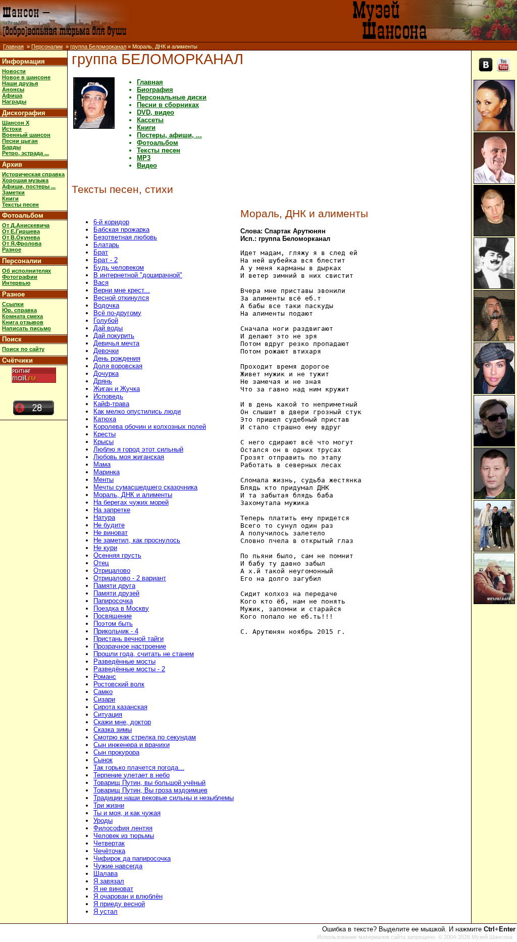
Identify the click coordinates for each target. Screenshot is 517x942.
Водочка (106, 305)
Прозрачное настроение (129, 646)
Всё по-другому (117, 313)
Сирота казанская (120, 707)
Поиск (12, 339)
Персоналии (47, 46)
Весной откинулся (121, 298)
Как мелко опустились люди (137, 411)
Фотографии (19, 277)
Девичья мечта (116, 343)
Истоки (12, 129)
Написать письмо (26, 328)
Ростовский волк (118, 684)
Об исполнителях (26, 271)
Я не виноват (113, 889)
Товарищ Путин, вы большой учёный (149, 782)
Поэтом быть (113, 623)
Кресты (104, 434)
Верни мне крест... (121, 290)
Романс (104, 676)
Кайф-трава (111, 404)
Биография (155, 89)
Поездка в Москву (121, 608)
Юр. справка (19, 310)
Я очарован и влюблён (128, 896)
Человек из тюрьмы (123, 835)
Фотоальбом (22, 215)
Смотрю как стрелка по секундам (144, 737)
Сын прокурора (116, 752)
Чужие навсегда (117, 866)
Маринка (106, 472)
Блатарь (106, 245)
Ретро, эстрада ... (25, 153)
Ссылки (13, 304)
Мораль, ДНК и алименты (132, 495)
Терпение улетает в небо (131, 775)
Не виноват (110, 532)
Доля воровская (117, 366)
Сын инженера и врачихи (131, 745)
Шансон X (15, 123)
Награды (14, 101)
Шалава (105, 873)
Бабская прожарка (121, 229)
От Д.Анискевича (25, 225)
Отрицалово (111, 570)
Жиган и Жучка (116, 388)
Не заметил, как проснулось (136, 540)
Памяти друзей (116, 593)
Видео (147, 165)
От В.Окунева (21, 237)
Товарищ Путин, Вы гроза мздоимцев (150, 790)
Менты (103, 479)
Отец (101, 563)
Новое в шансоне (26, 77)
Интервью (16, 283)
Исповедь (108, 396)
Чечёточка (109, 851)
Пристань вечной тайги (128, 638)
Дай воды (108, 328)
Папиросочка (113, 601)
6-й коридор (111, 222)
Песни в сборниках (168, 105)
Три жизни (108, 805)
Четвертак (109, 843)
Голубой (105, 320)
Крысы (103, 441)
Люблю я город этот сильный (138, 449)
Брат (100, 252)
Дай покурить (113, 335)
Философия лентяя (122, 828)
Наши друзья (20, 83)
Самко (103, 692)
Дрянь (102, 381)
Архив (12, 164)
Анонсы (13, 89)
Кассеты (150, 120)
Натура (104, 517)
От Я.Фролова (21, 243)
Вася (101, 282)
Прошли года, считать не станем (143, 654)
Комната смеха (22, 316)
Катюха (104, 419)
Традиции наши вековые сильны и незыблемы (163, 798)
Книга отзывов (22, 322)
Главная (13, 46)
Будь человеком (118, 267)
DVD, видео (155, 112)
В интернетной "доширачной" (137, 275)
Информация (23, 61)
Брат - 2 (105, 260)
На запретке (111, 510)
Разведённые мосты (124, 661)
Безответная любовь (125, 237)
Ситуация (107, 714)
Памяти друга (114, 585)
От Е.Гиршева (21, 231)
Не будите (109, 525)
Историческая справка (33, 174)
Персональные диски (171, 97)
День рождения (116, 358)
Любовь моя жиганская (128, 457)
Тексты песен (20, 205)
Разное (11, 249)
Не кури (105, 548)
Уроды (103, 820)
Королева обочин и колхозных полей (149, 426)
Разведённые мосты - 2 (129, 669)
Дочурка (106, 373)
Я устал (105, 911)
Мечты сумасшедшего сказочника (145, 487)
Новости (14, 71)
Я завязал (108, 881)
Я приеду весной (119, 904)
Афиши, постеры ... (29, 186)
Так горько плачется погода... (138, 767)
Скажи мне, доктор (122, 722)
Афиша (12, 95)
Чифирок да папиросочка (132, 858)
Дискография (23, 113)
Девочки (106, 351)
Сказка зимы (112, 729)
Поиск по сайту (23, 349)
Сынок (103, 760)
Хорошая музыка (25, 180)
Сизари (104, 699)
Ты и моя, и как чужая (127, 813)
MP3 (143, 158)
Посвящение (112, 616)
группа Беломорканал (98, 46)
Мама (102, 464)
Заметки (13, 192)
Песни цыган (20, 141)
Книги (10, 198)
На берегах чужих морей (131, 502)
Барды (11, 147)
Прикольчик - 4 (115, 631)
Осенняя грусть (117, 555)
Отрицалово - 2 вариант (129, 578)
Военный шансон (26, 135)
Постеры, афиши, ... (169, 135)
